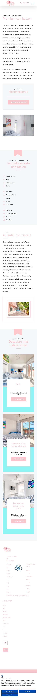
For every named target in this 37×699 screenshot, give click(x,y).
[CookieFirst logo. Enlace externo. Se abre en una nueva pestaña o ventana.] (2, 676)
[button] (4, 125)
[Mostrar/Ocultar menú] (32, 3)
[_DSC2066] (18, 303)
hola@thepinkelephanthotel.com (17, 595)
